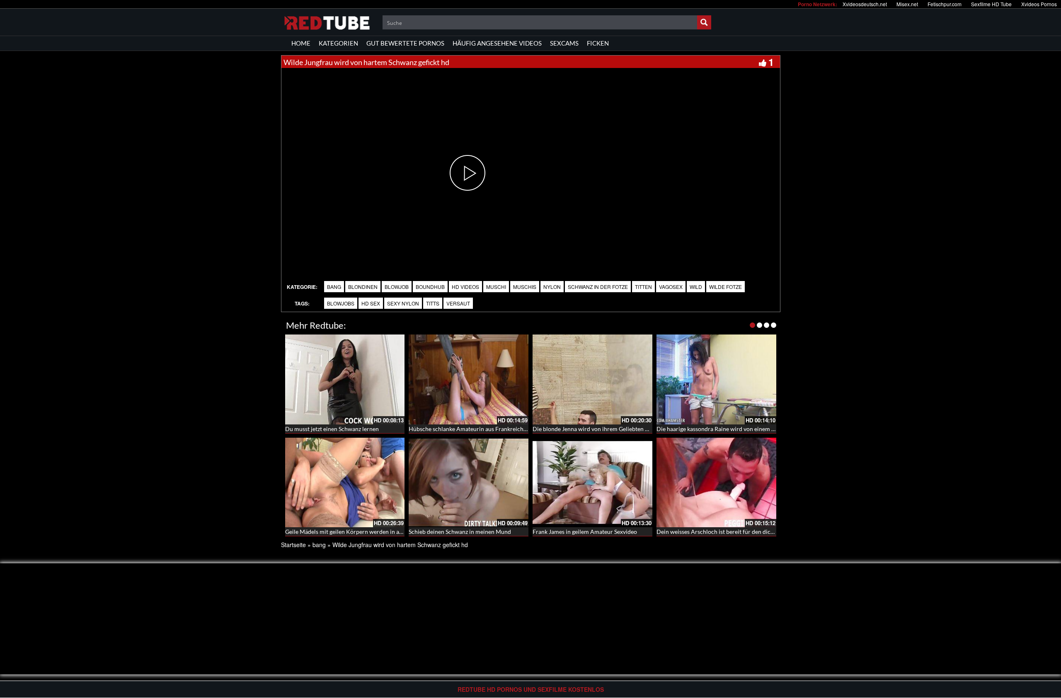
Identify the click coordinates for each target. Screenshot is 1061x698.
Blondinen (363, 286)
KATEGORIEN (338, 43)
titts (432, 303)
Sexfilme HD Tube (991, 4)
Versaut (458, 303)
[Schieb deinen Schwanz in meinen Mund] (468, 483)
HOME (300, 43)
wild (696, 286)
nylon (552, 286)
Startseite (293, 544)
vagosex (671, 286)
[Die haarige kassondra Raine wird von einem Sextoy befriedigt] (716, 379)
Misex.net (907, 4)
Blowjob (397, 286)
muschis (524, 286)
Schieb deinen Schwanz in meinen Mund (460, 531)
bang (334, 286)
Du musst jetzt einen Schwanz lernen (332, 428)
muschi (496, 286)
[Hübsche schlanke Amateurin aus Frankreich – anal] (468, 379)
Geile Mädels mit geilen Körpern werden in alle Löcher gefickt (364, 531)
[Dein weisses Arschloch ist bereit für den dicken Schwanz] (716, 483)
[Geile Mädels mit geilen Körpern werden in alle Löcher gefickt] (345, 483)
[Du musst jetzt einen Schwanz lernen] (345, 379)
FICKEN (598, 43)
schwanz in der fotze (598, 286)
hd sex (370, 303)
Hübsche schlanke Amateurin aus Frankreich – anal (474, 428)
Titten (643, 286)
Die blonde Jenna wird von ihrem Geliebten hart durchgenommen (617, 428)
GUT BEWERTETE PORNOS (405, 43)
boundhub (430, 286)
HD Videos (465, 286)
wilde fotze (725, 286)
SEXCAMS (564, 43)
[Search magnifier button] (704, 22)
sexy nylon (403, 303)
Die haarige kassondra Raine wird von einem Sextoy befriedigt (735, 428)
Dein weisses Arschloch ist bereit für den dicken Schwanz (729, 531)
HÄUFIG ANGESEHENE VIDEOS (497, 43)
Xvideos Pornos (1039, 4)
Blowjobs (340, 303)
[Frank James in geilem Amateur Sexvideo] (592, 483)
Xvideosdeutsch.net (865, 4)
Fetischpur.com (945, 4)
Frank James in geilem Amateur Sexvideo (585, 531)
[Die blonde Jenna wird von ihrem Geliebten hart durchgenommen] (592, 379)
